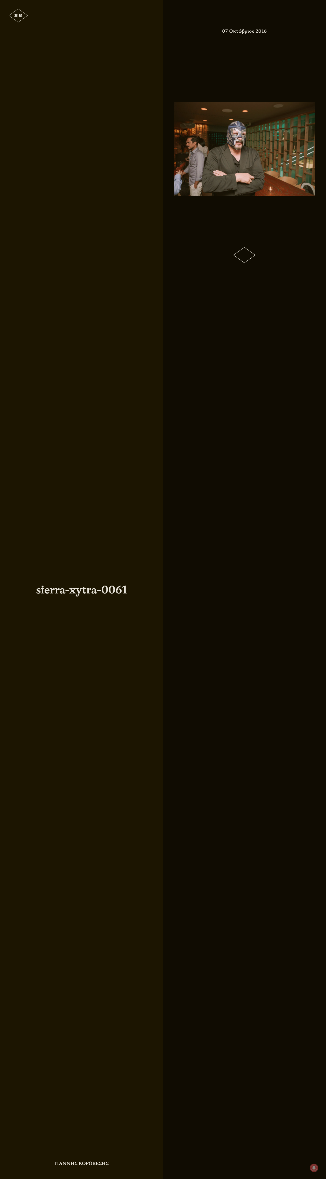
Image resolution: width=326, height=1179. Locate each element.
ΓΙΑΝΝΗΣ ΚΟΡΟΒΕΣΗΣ (81, 1163)
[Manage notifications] (314, 1168)
